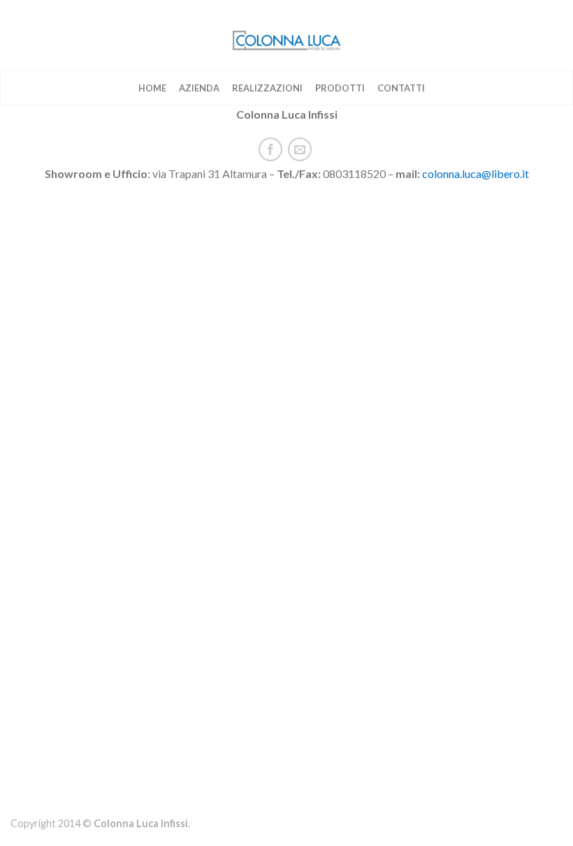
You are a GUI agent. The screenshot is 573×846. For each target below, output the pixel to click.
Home (152, 88)
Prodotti (340, 88)
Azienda (199, 88)
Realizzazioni (267, 88)
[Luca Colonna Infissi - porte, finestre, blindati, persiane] (286, 35)
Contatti (401, 88)
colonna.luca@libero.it (475, 173)
